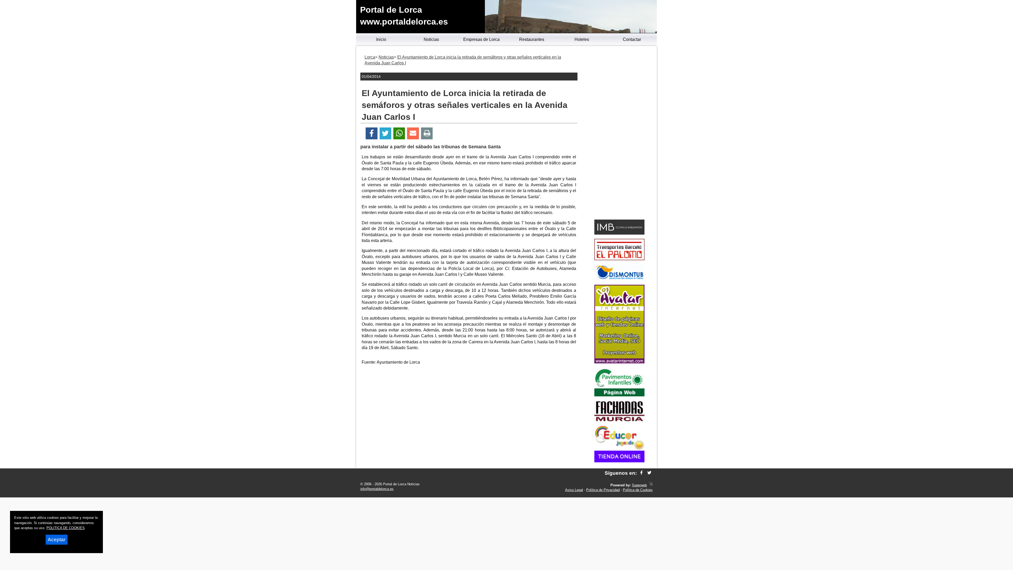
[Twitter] (385, 133)
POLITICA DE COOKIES (65, 528)
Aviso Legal (574, 490)
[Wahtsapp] (399, 133)
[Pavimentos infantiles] (619, 395)
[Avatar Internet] (619, 362)
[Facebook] (372, 133)
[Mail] (413, 133)
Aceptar (56, 539)
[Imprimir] (427, 133)
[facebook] (641, 473)
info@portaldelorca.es (377, 489)
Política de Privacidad (603, 490)
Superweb (639, 485)
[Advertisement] (469, 406)
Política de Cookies (638, 490)
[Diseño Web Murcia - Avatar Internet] (651, 485)
